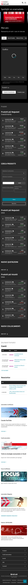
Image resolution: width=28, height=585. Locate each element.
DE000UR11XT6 (8, 145)
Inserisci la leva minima (7, 187)
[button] (4, 38)
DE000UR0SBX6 (8, 126)
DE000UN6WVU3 (8, 231)
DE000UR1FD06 (8, 119)
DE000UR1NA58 (8, 308)
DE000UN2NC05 (8, 281)
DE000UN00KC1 (8, 224)
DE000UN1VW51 (8, 217)
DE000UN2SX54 (8, 250)
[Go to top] (25, 581)
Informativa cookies (21, 580)
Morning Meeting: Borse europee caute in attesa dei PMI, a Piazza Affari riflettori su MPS (17, 387)
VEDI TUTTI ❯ (4, 269)
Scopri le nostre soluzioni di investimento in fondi (13, 21)
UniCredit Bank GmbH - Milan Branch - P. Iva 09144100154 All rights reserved (15, 577)
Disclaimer (14, 580)
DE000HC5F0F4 (8, 244)
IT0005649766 (8, 132)
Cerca (14, 199)
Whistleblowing (20, 582)
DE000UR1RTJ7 (8, 288)
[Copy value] (13, 119)
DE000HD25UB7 (8, 152)
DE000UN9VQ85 (8, 295)
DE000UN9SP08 (8, 301)
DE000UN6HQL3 (8, 139)
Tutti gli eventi (4, 370)
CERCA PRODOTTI (8, 164)
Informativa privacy (6, 582)
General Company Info (7, 580)
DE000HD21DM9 (8, 237)
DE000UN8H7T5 (8, 315)
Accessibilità (13, 582)
